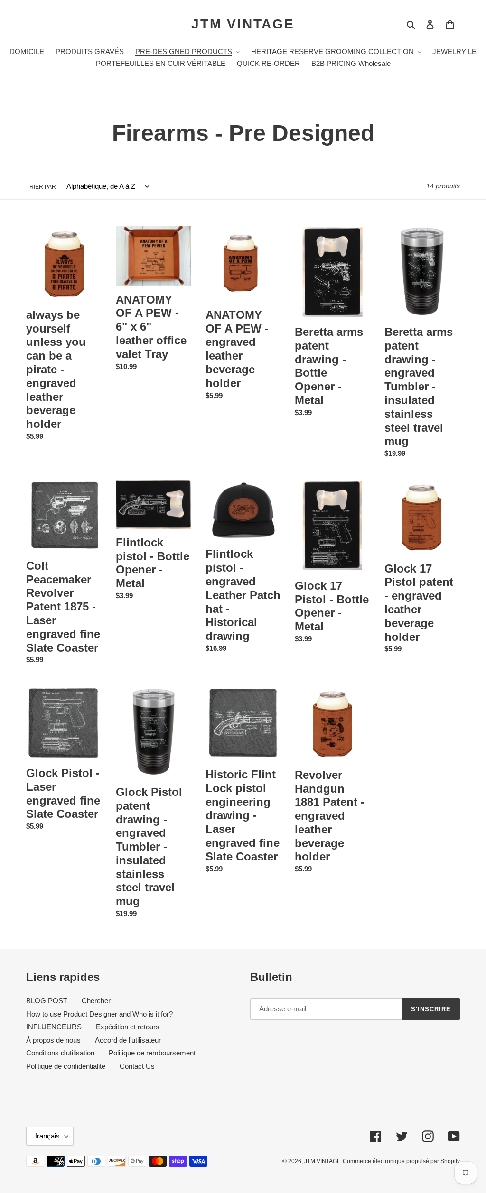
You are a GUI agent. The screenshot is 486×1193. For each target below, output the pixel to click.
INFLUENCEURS (54, 1027)
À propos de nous (53, 1040)
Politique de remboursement (152, 1053)
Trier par (41, 187)
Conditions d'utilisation (60, 1053)
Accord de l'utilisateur (128, 1040)
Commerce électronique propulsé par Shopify (401, 1161)
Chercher (96, 1001)
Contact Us (137, 1066)
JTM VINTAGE (243, 24)
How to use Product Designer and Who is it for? (99, 1014)
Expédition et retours (127, 1027)
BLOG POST (46, 1001)
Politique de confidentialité (65, 1066)
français (47, 1136)
